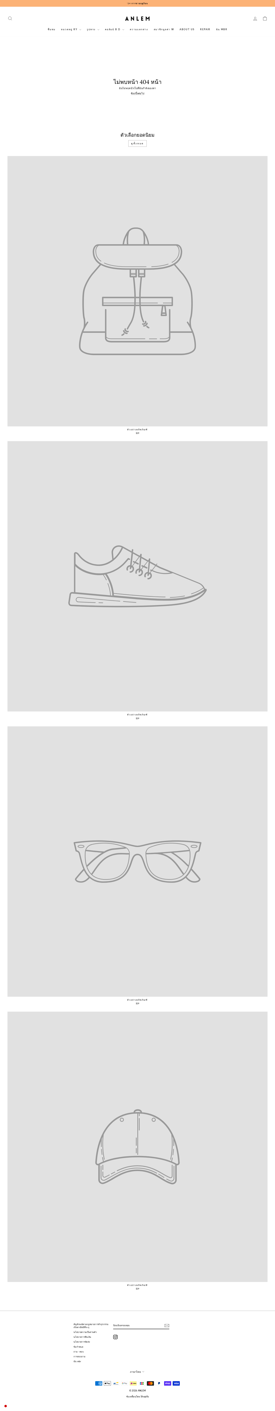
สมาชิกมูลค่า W (164, 29)
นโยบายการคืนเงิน (82, 1337)
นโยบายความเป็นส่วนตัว (85, 1332)
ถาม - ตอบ (79, 1351)
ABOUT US (187, 29)
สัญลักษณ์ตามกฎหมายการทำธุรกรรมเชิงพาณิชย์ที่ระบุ (91, 1325)
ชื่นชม (52, 29)
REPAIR (205, 29)
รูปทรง (91, 29)
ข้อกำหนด (78, 1347)
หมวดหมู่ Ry (69, 29)
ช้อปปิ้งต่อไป (137, 93)
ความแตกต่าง (139, 29)
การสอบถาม (79, 1356)
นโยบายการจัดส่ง (82, 1342)
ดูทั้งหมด (137, 143)
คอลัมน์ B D (113, 29)
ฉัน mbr (221, 29)
